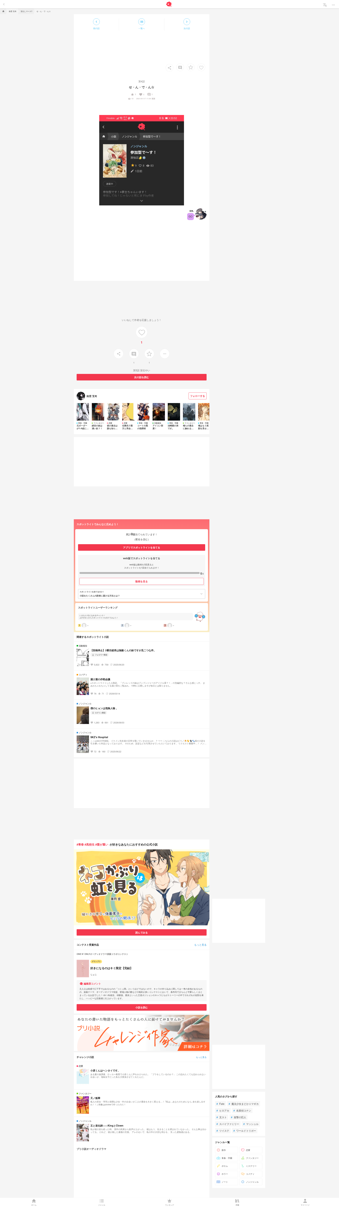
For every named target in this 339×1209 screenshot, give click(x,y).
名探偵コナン (242, 1110)
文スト (221, 1117)
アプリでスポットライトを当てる (141, 547)
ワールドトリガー (244, 1130)
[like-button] (201, 67)
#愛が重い (101, 844)
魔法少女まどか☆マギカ (244, 1103)
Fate (220, 1103)
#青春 (80, 844)
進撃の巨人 (238, 1117)
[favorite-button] (191, 67)
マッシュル (250, 1124)
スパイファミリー (227, 1124)
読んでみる (141, 932)
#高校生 (90, 844)
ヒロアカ (222, 1110)
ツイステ (222, 1130)
